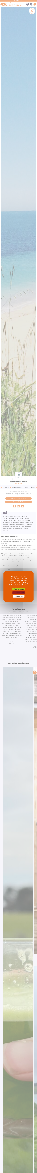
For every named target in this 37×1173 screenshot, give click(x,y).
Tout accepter (19, 589)
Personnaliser (18, 596)
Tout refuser (19, 592)
